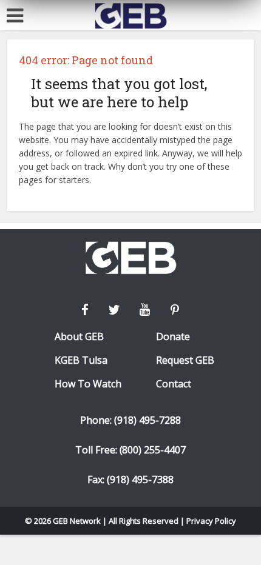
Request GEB (185, 360)
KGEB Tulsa (81, 360)
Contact (173, 384)
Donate (173, 337)
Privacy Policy (211, 520)
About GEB (79, 337)
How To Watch (88, 384)
